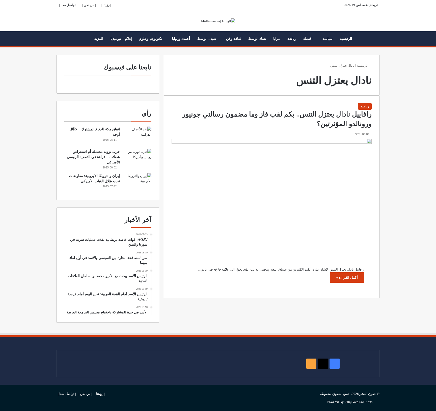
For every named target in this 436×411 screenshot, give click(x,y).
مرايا (276, 39)
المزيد (98, 39)
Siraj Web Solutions (358, 402)
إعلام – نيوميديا (121, 39)
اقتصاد (308, 39)
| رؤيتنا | (106, 5)
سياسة (327, 39)
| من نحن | (89, 5)
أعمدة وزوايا (181, 39)
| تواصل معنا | (68, 5)
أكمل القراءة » (347, 277)
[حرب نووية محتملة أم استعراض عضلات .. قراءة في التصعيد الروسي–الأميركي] (137, 158)
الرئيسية (346, 39)
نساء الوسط (257, 39)
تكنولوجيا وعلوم (150, 39)
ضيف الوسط (206, 39)
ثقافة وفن (233, 39)
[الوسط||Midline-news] (218, 21)
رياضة (291, 39)
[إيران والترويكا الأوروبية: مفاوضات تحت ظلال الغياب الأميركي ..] (137, 182)
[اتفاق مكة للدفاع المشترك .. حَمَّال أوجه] (137, 136)
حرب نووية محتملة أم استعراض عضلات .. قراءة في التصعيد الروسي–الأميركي (92, 157)
